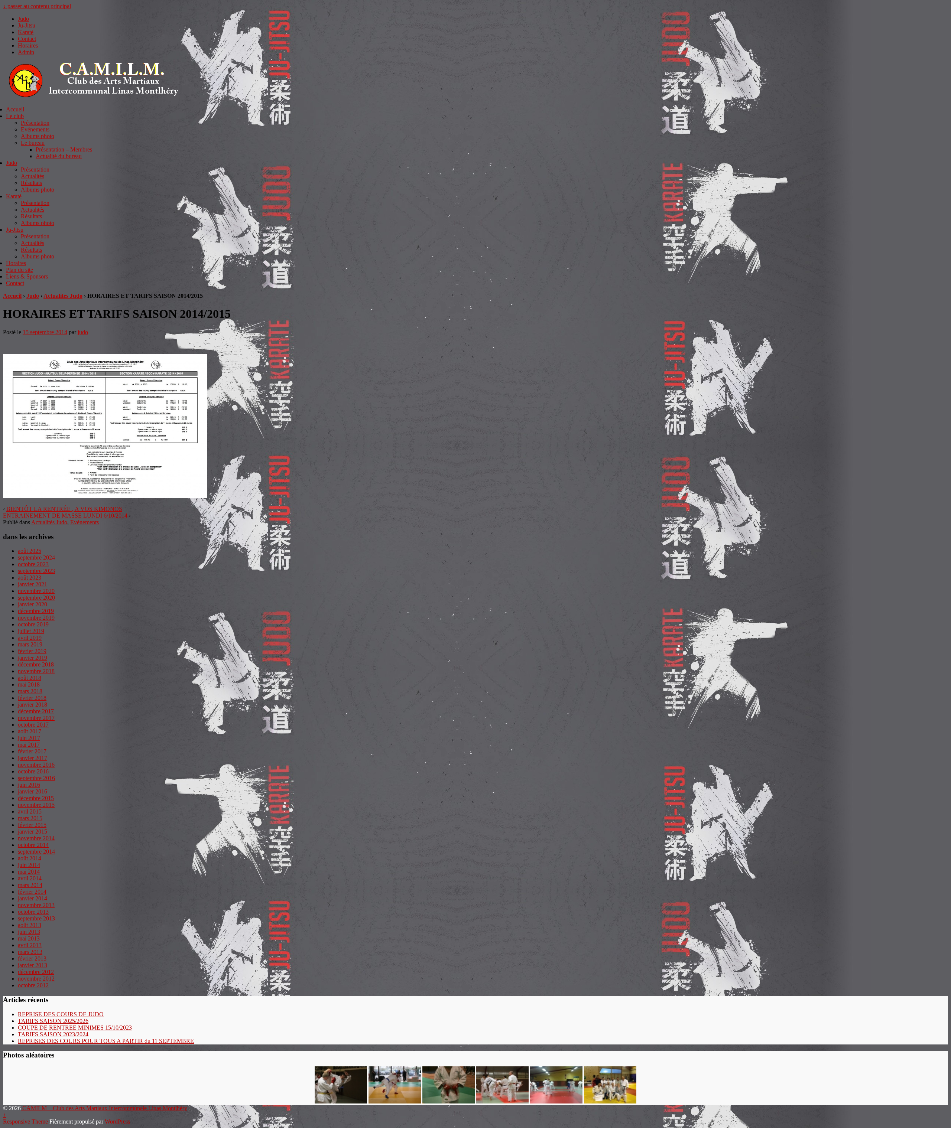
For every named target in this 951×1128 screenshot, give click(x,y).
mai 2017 (29, 744)
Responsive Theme (25, 1121)
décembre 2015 (36, 798)
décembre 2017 (36, 711)
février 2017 (32, 751)
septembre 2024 (36, 557)
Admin (26, 52)
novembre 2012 (36, 978)
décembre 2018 (36, 664)
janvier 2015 (32, 831)
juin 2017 (29, 738)
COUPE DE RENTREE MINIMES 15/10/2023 (75, 1027)
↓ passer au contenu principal (37, 6)
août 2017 (29, 731)
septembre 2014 (36, 851)
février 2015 (32, 825)
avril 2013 (30, 945)
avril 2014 (30, 878)
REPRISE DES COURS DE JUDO (61, 1014)
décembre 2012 (36, 972)
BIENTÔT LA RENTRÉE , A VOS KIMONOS (64, 509)
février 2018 (32, 698)
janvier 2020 (32, 604)
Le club (15, 116)
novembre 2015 (36, 805)
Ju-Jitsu (26, 25)
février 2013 (32, 958)
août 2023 (29, 577)
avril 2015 (30, 811)
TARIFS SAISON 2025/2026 (53, 1021)
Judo (23, 19)
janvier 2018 (32, 704)
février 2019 (32, 651)
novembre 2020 (36, 591)
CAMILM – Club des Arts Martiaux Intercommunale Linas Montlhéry (104, 1108)
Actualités (32, 176)
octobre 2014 (33, 845)
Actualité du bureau (59, 156)
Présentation (35, 123)
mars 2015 (30, 818)
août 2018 (29, 678)
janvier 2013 (32, 965)
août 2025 (29, 551)
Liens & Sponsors (27, 276)
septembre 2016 (36, 778)
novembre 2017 (36, 718)
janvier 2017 (32, 758)
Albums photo (37, 136)
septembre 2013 (36, 918)
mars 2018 (30, 691)
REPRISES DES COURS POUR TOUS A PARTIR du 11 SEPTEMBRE (106, 1041)
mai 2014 (29, 871)
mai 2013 (29, 938)
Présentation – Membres (64, 149)
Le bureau (33, 143)
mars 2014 (30, 885)
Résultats (31, 183)
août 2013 (29, 925)
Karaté (25, 32)
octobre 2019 (33, 624)
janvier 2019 (32, 658)
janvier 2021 (32, 584)
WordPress (117, 1121)
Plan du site (19, 270)
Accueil (15, 109)
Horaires (28, 45)
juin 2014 (29, 865)
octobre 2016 (33, 771)
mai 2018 (29, 684)
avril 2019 (30, 638)
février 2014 (32, 892)
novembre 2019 (36, 617)
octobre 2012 (33, 985)
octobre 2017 (33, 724)
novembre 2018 (36, 671)
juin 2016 (29, 785)
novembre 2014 (36, 838)
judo (83, 332)
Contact (27, 39)
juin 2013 (29, 932)
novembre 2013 (36, 905)
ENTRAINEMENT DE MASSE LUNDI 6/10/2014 (65, 515)
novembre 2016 (36, 765)
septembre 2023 (36, 571)
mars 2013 (30, 952)
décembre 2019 (36, 611)
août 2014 (29, 858)
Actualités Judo (62, 296)
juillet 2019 (31, 631)
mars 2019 (30, 644)
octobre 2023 (33, 564)
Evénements (35, 129)
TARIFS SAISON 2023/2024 (53, 1034)
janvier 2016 (32, 791)
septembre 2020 (36, 597)
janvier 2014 (32, 898)
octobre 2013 (33, 912)
